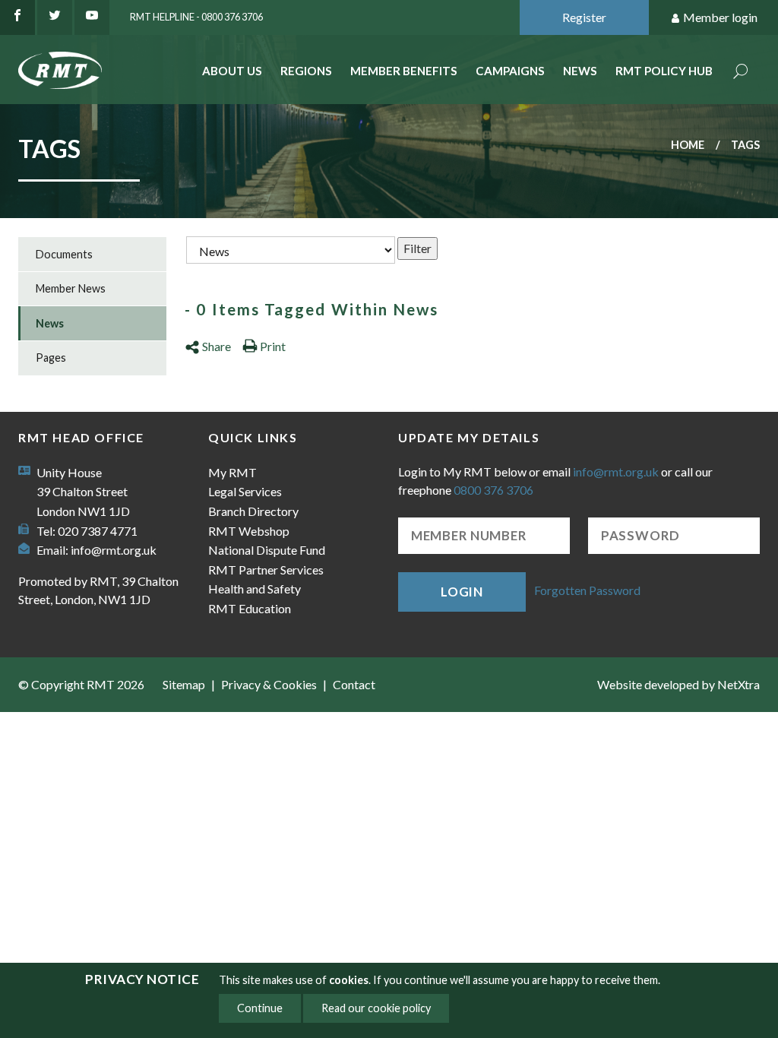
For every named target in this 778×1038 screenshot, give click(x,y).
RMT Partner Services (266, 569)
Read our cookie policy (376, 1008)
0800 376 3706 (493, 490)
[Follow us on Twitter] (54, 17)
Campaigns (510, 71)
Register (584, 17)
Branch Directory (253, 511)
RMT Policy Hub (664, 71)
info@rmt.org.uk (114, 550)
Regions (306, 71)
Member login (720, 17)
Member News (71, 288)
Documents (64, 254)
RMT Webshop (248, 531)
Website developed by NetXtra (678, 684)
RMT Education (249, 608)
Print (273, 346)
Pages (51, 357)
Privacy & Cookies (269, 684)
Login (462, 592)
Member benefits (403, 71)
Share (216, 346)
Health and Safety (254, 588)
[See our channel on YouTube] (91, 17)
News (580, 71)
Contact (354, 684)
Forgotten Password (587, 590)
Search (741, 72)
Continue (260, 1008)
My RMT (232, 472)
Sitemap (184, 684)
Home (687, 144)
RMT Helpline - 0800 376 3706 (196, 17)
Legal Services (245, 491)
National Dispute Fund (266, 550)
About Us (232, 71)
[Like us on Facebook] (17, 17)
